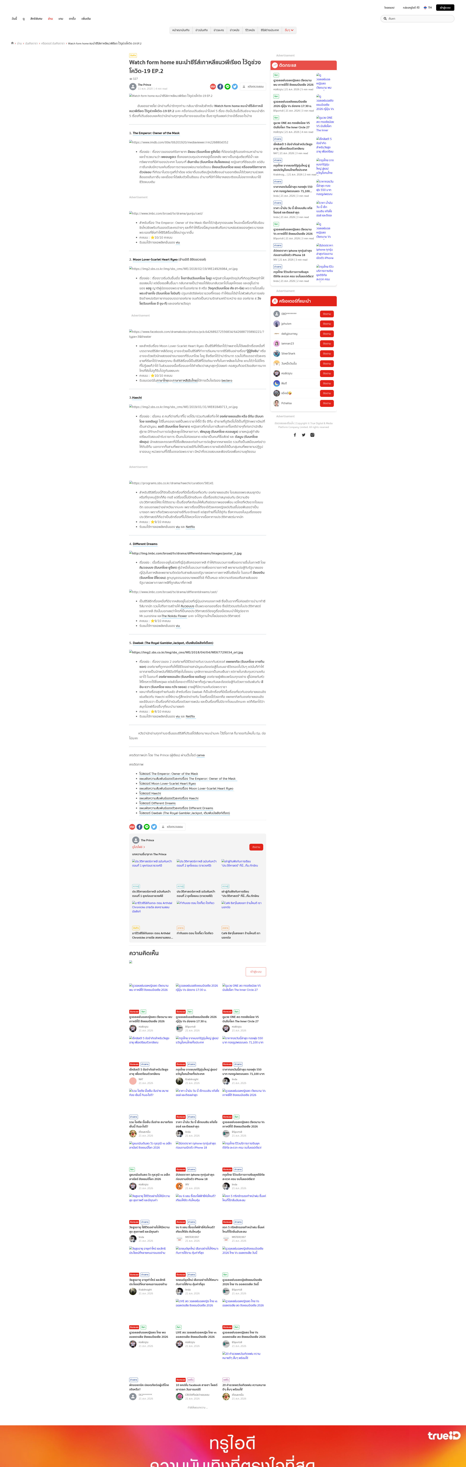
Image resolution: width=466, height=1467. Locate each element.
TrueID (22, 7)
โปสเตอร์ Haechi (150, 793)
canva (201, 755)
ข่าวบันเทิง (202, 30)
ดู (24, 18)
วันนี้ (14, 18)
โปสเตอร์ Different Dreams (157, 803)
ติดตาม (256, 847)
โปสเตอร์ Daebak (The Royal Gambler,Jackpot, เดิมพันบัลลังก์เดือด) (184, 813)
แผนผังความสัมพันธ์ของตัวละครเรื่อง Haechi (168, 798)
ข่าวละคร (219, 30)
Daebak (138, 642)
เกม (61, 18)
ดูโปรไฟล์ (137, 847)
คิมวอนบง (187, 606)
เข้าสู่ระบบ (445, 7)
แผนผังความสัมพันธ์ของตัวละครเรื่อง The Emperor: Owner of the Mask (188, 778)
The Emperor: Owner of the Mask (156, 133)
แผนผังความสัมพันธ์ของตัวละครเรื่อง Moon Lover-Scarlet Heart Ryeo (186, 788)
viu (178, 242)
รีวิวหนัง (250, 30)
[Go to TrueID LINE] (312, 437)
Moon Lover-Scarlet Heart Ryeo (155, 259)
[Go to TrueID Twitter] (304, 437)
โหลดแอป (389, 8)
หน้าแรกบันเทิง (180, 30)
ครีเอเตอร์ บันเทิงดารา (53, 43)
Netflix (190, 526)
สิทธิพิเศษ (36, 18)
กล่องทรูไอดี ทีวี (411, 8)
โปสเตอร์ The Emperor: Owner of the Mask (168, 773)
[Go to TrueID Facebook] (295, 437)
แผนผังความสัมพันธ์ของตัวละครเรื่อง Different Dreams (176, 808)
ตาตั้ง (72, 18)
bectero (227, 380)
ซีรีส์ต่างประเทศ (270, 30)
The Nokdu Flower (174, 616)
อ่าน (50, 18)
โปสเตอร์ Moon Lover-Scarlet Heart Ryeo (167, 783)
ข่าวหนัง (234, 30)
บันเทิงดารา (31, 43)
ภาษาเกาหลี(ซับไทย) (185, 380)
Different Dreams (145, 543)
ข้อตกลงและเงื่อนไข (284, 423)
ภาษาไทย (162, 380)
